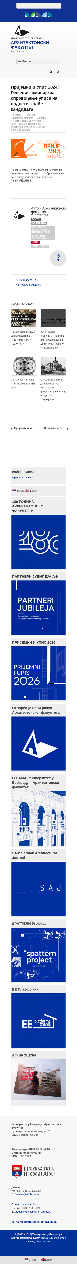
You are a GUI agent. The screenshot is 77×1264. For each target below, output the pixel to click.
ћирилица (17, 477)
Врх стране (36, 1251)
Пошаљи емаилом (30, 284)
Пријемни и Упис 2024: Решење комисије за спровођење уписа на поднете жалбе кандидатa (28, 125)
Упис (35, 242)
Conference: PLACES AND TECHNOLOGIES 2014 (23, 383)
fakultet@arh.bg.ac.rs (27, 1194)
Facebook (27, 14)
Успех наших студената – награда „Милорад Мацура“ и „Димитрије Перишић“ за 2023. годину (52, 339)
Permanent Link (28, 279)
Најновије (41, 118)
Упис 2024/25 (40, 246)
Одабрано (39, 223)
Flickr (38, 14)
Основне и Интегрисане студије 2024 (41, 230)
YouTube (32, 14)
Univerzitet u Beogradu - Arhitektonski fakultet (24, 116)
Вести (16, 121)
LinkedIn (44, 14)
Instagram (50, 14)
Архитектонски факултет (49, 210)
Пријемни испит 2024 (39, 237)
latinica (29, 477)
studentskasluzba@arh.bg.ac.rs (33, 1211)
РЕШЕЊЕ (25, 180)
